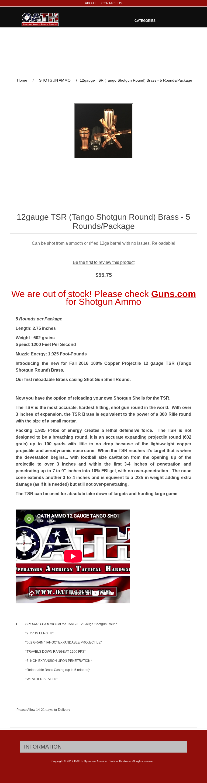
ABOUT (90, 3)
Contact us (111, 3)
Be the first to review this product (103, 262)
